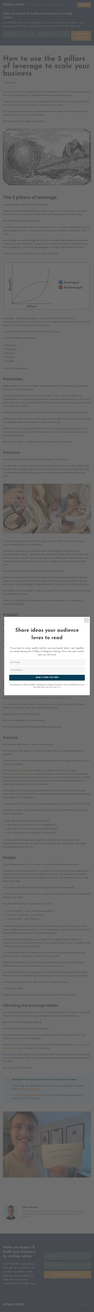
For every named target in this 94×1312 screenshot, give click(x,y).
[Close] (86, 620)
